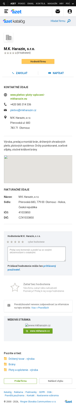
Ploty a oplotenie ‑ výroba (23, 369)
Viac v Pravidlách (40, 307)
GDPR (42, 392)
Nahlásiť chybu (55, 381)
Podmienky (31, 392)
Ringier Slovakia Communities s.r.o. (38, 401)
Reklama (18, 392)
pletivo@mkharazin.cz (23, 110)
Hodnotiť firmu (38, 61)
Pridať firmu (20, 381)
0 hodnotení (24, 53)
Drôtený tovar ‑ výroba (21, 358)
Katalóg (8, 392)
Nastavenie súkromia (48, 395)
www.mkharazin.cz (40, 331)
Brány (12, 364)
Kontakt (30, 395)
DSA (49, 392)
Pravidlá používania (14, 395)
